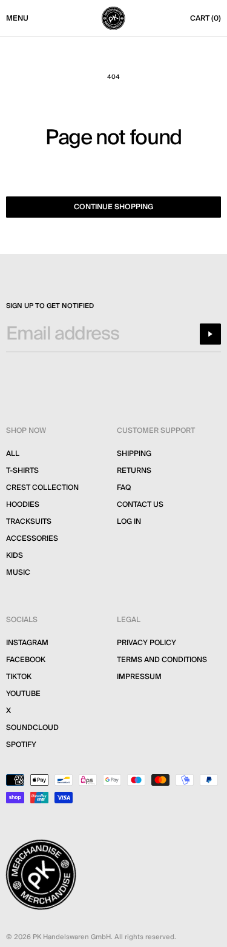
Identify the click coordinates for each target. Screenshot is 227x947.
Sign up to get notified (50, 306)
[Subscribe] (210, 333)
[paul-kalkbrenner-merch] (113, 18)
